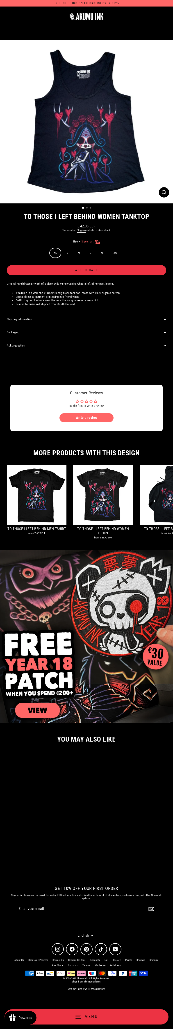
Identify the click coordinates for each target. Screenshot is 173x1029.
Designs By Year (76, 960)
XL (102, 252)
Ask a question (16, 345)
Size (83, 241)
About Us (19, 960)
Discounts (95, 960)
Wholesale (100, 965)
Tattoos (86, 965)
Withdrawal (115, 965)
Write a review (86, 418)
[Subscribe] (150, 909)
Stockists (73, 965)
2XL (115, 252)
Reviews (141, 960)
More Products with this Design (86, 453)
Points (128, 960)
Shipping (81, 230)
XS (55, 252)
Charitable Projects (38, 960)
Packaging (13, 332)
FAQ (107, 960)
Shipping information (19, 319)
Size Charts (58, 965)
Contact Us (58, 960)
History (117, 960)
